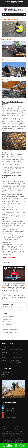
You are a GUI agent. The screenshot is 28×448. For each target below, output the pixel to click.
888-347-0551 (16, 5)
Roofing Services (7, 319)
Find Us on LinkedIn (10, 410)
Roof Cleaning (6, 327)
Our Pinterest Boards (10, 415)
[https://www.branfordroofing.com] (14, 10)
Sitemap (16, 428)
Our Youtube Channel (10, 412)
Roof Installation (7, 321)
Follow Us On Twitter (10, 408)
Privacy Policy (5, 426)
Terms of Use (17, 426)
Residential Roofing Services (10, 329)
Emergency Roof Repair (9, 316)
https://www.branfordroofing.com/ (8, 376)
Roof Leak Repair (7, 324)
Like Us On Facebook (10, 406)
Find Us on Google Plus (10, 417)
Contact (4, 428)
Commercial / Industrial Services (11, 332)
